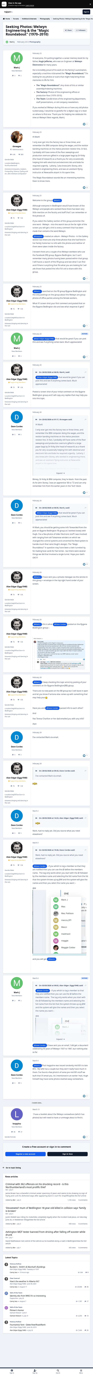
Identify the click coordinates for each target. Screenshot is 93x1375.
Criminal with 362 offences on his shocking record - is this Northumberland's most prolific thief (37, 1186)
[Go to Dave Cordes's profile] (17, 417)
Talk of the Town (16, 1293)
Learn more (4, 4)
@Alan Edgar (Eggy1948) (44, 338)
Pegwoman (14, 1298)
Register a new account (25, 1154)
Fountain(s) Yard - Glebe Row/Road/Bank (28, 1324)
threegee (17, 146)
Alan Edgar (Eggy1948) (16, 210)
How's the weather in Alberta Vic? (24, 1281)
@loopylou (38, 236)
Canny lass (13, 1272)
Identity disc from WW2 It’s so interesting (28, 1296)
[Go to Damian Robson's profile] (6, 1308)
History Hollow (15, 1264)
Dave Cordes (17, 426)
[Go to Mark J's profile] (7, 42)
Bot (7, 1190)
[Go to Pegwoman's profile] (6, 1293)
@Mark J (57, 200)
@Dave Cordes (60, 624)
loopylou (17, 1123)
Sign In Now (67, 1154)
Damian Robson (15, 1313)
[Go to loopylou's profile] (17, 1114)
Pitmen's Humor (17, 1310)
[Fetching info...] (60, 1019)
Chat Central (15, 1278)
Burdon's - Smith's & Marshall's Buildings (27, 1267)
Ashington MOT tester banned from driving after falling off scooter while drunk (45, 1233)
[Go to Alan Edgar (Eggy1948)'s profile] (17, 200)
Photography (34, 42)
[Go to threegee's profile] (17, 137)
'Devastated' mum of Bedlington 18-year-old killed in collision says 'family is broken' (46, 1209)
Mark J (12, 42)
